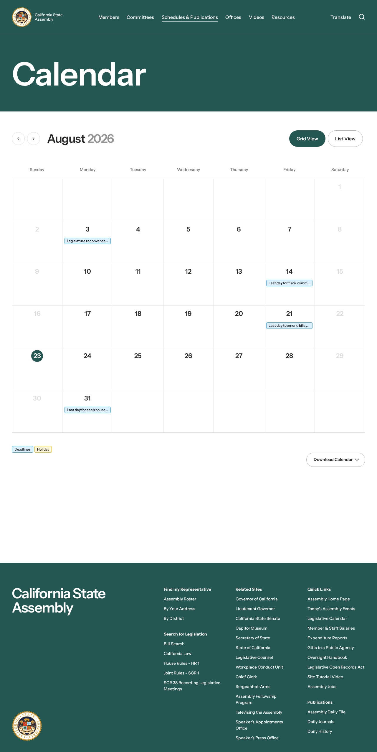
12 (188, 271)
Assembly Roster (180, 599)
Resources (283, 17)
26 (188, 356)
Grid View (307, 139)
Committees (140, 17)
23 (37, 356)
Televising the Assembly (259, 712)
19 (188, 314)
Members (108, 17)
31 (87, 398)
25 (138, 356)
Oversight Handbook (327, 657)
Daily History (319, 731)
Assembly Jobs (321, 686)
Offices (233, 17)
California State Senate (258, 618)
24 (87, 356)
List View (345, 139)
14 (289, 271)
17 (88, 314)
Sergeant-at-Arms (253, 686)
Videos (256, 17)
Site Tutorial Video (325, 676)
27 (238, 356)
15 (340, 271)
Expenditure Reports (327, 638)
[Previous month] (18, 138)
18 (138, 314)
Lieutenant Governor (255, 608)
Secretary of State (253, 638)
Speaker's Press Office (257, 737)
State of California (253, 647)
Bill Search (174, 643)
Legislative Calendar (327, 618)
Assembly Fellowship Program (256, 699)
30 (37, 398)
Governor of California (257, 599)
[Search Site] (361, 17)
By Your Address (179, 608)
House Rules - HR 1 (181, 663)
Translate (340, 17)
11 (138, 271)
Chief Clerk (246, 676)
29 (340, 356)
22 (339, 314)
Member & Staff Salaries (331, 628)
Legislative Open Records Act (335, 667)
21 (289, 314)
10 (87, 271)
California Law (177, 653)
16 (37, 314)
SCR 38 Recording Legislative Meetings (192, 686)
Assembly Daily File (326, 712)
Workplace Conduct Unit (259, 667)
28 (289, 356)
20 (239, 314)
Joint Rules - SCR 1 (181, 673)
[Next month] (33, 138)
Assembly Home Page (328, 599)
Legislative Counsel (254, 657)
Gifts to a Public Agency (330, 647)
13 (239, 271)
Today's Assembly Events (331, 608)
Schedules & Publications (190, 17)
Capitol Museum (251, 628)
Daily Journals (320, 721)
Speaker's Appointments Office (259, 725)
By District (174, 618)
